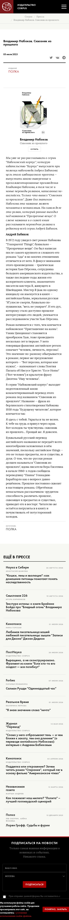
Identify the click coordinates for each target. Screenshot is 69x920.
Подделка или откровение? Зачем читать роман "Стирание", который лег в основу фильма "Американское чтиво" (34, 770)
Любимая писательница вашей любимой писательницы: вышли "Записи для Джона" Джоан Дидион (34, 635)
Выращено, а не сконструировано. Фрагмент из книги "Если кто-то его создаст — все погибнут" (30, 664)
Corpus (28, 16)
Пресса (40, 16)
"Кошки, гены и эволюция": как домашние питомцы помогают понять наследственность (32, 579)
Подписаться (34, 884)
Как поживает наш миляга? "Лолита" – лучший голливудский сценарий (33, 799)
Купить (34, 149)
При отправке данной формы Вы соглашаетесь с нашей (34, 898)
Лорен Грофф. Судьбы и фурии (28, 825)
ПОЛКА (13, 71)
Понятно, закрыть (56, 909)
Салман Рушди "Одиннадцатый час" (31, 688)
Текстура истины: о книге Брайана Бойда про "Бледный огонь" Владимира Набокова (34, 607)
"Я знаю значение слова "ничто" (28, 710)
